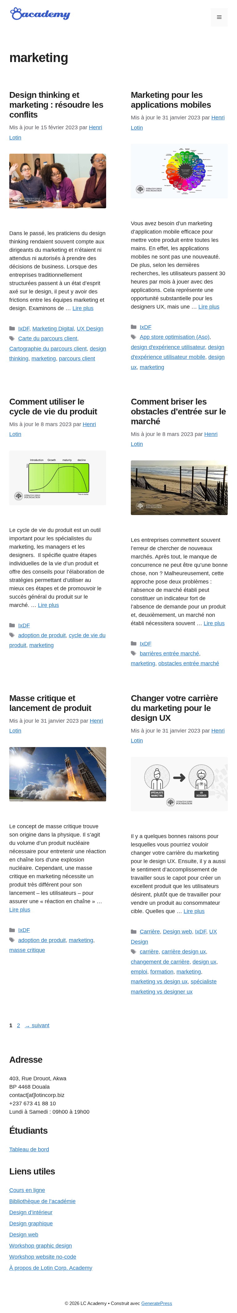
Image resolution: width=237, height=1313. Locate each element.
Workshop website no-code (42, 1257)
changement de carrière (160, 962)
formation (161, 972)
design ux (204, 962)
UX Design (90, 329)
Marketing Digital (53, 329)
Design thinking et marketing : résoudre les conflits (56, 104)
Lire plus (83, 308)
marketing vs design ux (159, 982)
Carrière (150, 932)
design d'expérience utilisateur (168, 347)
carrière (149, 952)
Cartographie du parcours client (48, 349)
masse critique (27, 950)
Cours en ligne (27, 1190)
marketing (43, 358)
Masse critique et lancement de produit (50, 703)
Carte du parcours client (47, 338)
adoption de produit (42, 635)
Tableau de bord (29, 1149)
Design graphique (31, 1223)
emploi (139, 972)
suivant (37, 1025)
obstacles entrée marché (188, 663)
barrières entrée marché (169, 653)
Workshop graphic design (40, 1246)
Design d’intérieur (30, 1212)
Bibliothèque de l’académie (42, 1201)
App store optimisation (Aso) (175, 337)
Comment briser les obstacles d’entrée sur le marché (178, 411)
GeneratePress (156, 1303)
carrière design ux (184, 952)
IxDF (23, 329)
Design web (177, 932)
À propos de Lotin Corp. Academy (50, 1268)
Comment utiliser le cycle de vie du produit (53, 406)
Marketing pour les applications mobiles (171, 100)
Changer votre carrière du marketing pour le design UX (174, 708)
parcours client (77, 358)
